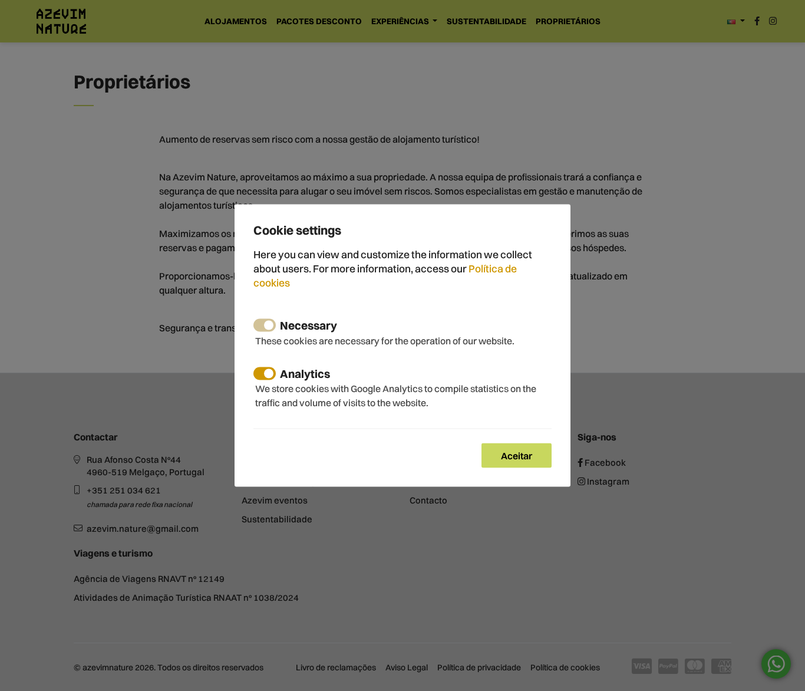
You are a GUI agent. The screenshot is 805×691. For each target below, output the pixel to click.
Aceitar (516, 455)
